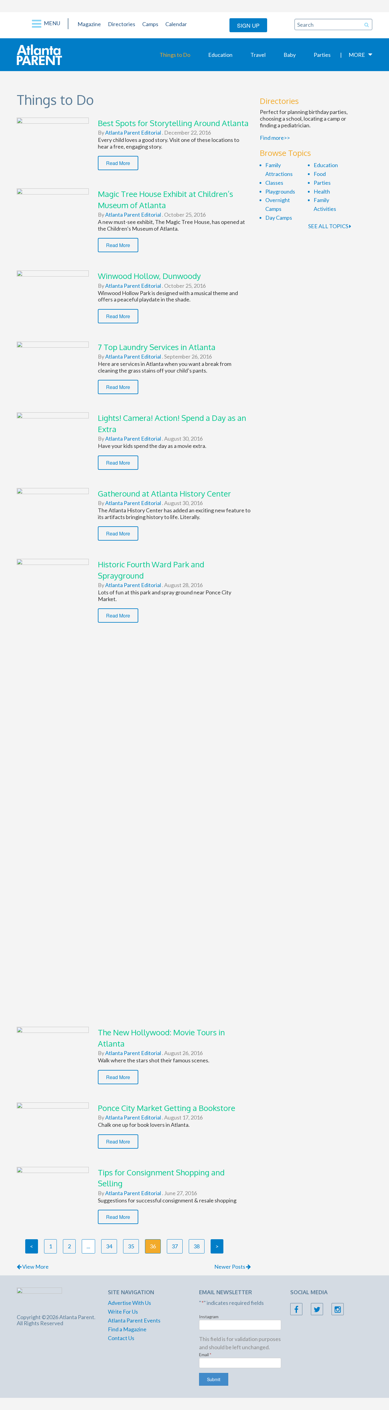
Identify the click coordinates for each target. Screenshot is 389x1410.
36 (153, 1246)
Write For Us (123, 1311)
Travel (258, 54)
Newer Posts (230, 1266)
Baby (290, 54)
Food (320, 173)
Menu (51, 23)
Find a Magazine (127, 1329)
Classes (274, 182)
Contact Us (121, 1338)
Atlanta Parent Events (134, 1320)
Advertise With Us (129, 1302)
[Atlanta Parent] (39, 54)
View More (35, 1266)
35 (131, 1246)
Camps (150, 24)
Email (205, 1354)
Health (322, 191)
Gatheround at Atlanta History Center (164, 493)
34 (109, 1246)
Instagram (209, 1316)
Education (220, 54)
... (88, 1246)
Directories (121, 24)
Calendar (176, 24)
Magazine (89, 24)
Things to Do (175, 54)
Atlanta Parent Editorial (132, 132)
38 (197, 1246)
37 (175, 1246)
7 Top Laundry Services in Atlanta (156, 347)
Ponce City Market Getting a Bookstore (166, 1108)
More (357, 54)
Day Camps (278, 217)
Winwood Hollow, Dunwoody (149, 276)
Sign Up (248, 25)
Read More (118, 163)
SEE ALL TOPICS (328, 226)
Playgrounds (280, 191)
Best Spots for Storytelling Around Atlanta (173, 123)
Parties (322, 54)
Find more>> (275, 137)
